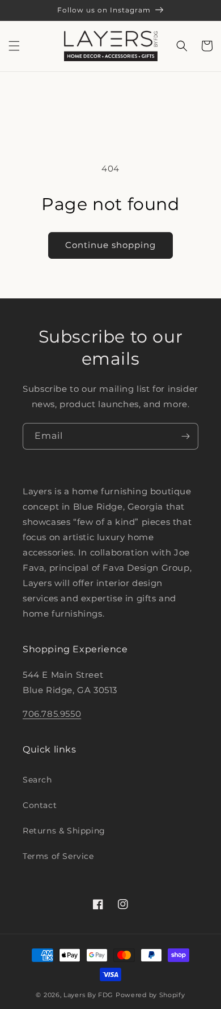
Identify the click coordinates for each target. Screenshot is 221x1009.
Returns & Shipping (64, 831)
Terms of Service (58, 856)
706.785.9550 (52, 713)
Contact (40, 805)
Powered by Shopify (150, 995)
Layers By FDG (88, 995)
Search (37, 780)
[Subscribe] (185, 436)
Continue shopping (110, 245)
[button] (14, 45)
